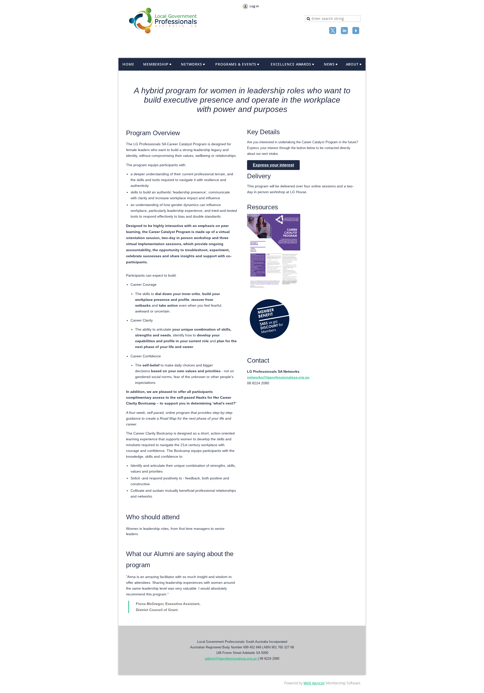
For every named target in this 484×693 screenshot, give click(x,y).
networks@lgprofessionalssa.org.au (278, 377)
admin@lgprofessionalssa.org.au (231, 658)
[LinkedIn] (345, 31)
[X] (333, 31)
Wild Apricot (314, 683)
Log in (254, 6)
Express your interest (273, 165)
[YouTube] (356, 31)
